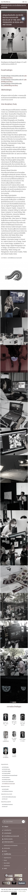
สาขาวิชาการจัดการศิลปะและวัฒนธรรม (9, 797)
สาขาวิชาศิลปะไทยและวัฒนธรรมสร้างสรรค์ (9, 775)
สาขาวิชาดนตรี (4, 799)
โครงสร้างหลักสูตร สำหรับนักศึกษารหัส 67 (14, 80)
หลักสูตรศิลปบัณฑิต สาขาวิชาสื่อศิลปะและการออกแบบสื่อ (13, 6)
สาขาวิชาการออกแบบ (6, 777)
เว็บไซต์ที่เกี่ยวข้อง (7, 866)
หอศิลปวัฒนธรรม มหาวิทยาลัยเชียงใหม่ (10, 845)
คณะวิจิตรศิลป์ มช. (5, 2)
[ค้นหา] (23, 821)
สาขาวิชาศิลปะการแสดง (6, 779)
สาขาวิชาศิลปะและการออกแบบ (7, 791)
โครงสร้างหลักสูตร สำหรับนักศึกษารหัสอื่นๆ (11, 84)
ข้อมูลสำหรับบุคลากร (7, 857)
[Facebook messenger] (23, 18)
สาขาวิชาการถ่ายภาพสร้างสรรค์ (7, 781)
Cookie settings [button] (22, 891)
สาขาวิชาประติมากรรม (6, 769)
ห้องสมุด (5, 860)
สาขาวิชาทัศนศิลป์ (5, 789)
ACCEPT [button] (14, 893)
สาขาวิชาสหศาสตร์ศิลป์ (6, 773)
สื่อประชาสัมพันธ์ (7, 863)
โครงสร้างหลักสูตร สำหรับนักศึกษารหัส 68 (14, 76)
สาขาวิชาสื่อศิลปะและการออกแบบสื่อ (8, 784)
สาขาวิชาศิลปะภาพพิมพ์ (6, 771)
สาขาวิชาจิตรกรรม (5, 767)
